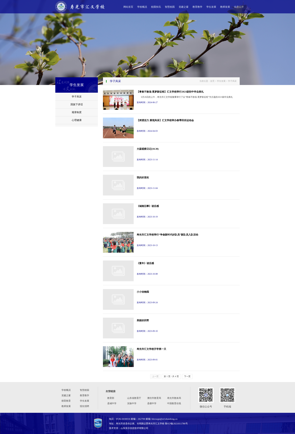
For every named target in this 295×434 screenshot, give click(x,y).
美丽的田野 (143, 320)
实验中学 (131, 403)
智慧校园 (170, 7)
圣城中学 (111, 403)
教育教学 (197, 7)
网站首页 (128, 7)
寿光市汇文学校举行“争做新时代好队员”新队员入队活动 (167, 234)
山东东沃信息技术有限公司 (134, 428)
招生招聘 (84, 406)
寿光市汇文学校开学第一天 (151, 349)
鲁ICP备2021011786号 (176, 423)
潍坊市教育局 (154, 398)
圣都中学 (151, 403)
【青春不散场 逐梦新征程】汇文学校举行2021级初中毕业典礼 (170, 91)
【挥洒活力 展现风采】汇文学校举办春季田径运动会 (165, 120)
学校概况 (142, 7)
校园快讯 (156, 7)
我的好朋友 (143, 177)
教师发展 (225, 7)
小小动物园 (143, 291)
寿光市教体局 (174, 398)
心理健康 (77, 120)
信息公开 (239, 7)
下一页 (187, 376)
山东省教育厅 (134, 398)
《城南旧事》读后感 (148, 206)
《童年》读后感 (145, 263)
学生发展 (211, 7)
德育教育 (66, 401)
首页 (212, 81)
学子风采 (77, 96)
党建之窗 (184, 7)
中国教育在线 (174, 403)
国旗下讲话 (77, 104)
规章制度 (77, 112)
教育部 (110, 398)
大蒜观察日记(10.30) (148, 149)
